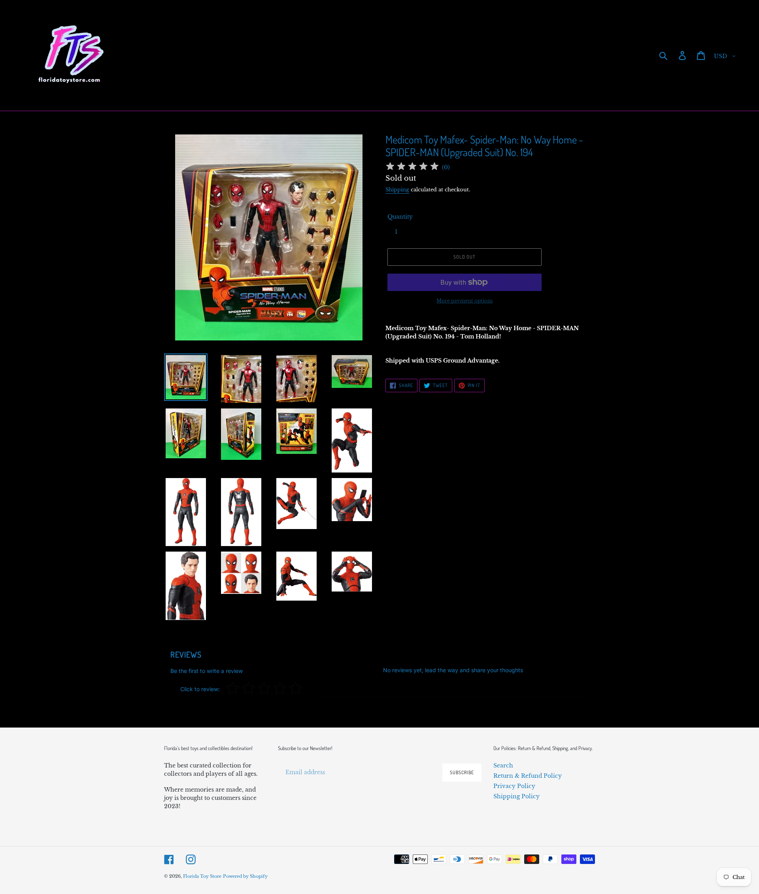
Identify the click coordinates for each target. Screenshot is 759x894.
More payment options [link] (464, 301)
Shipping (397, 189)
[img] (412, 167)
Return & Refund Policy (527, 775)
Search (503, 765)
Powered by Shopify (245, 876)
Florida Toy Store (202, 876)
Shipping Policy (516, 796)
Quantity (400, 216)
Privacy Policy (514, 786)
